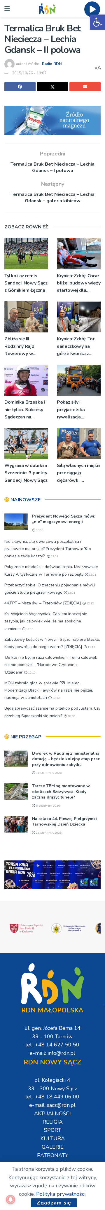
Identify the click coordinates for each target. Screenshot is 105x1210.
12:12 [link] (89, 604)
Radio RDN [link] (52, 64)
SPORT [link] (52, 1130)
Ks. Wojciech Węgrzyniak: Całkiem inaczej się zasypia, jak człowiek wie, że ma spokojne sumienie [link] (45, 621)
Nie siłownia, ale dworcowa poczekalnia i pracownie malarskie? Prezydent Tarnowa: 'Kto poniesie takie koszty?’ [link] (47, 549)
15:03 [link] (39, 530)
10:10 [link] (31, 673)
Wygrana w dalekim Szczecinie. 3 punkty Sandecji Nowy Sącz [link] (26, 472)
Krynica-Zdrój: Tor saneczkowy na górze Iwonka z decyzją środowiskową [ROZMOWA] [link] (75, 346)
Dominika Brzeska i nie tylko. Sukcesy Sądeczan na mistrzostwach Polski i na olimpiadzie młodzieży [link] (24, 410)
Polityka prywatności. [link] (61, 1194)
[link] (97, 22)
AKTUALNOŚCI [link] (52, 1113)
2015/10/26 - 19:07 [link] (29, 73)
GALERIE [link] (53, 1146)
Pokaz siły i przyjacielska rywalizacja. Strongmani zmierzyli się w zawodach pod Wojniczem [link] (72, 410)
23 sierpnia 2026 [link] (48, 833)
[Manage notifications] (10, 1199)
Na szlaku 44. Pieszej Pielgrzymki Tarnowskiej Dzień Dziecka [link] (64, 821)
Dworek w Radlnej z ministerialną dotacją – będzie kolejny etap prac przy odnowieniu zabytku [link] (66, 759)
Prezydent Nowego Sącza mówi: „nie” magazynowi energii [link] (63, 519)
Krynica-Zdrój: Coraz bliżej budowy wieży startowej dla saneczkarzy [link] (78, 283)
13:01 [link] (54, 556)
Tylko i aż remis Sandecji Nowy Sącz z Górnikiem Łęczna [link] (26, 283)
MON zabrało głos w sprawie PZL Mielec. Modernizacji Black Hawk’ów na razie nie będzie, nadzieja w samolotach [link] (48, 690)
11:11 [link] (29, 629)
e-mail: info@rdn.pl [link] (52, 1053)
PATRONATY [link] (52, 1155)
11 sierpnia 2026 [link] (48, 773)
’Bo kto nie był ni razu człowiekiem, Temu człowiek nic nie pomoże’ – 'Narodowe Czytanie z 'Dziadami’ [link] (50, 665)
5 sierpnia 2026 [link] (47, 806)
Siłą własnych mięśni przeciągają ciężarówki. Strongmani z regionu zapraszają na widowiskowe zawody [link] (78, 473)
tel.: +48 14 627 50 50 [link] (52, 1044)
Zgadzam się (54, 1202)
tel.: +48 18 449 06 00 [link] (52, 1096)
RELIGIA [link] (53, 1121)
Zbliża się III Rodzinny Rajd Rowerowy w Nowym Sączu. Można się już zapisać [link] (20, 346)
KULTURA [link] (53, 1138)
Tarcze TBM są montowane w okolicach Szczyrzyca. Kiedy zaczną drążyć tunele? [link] (61, 791)
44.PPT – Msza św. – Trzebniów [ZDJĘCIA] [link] (42, 603)
